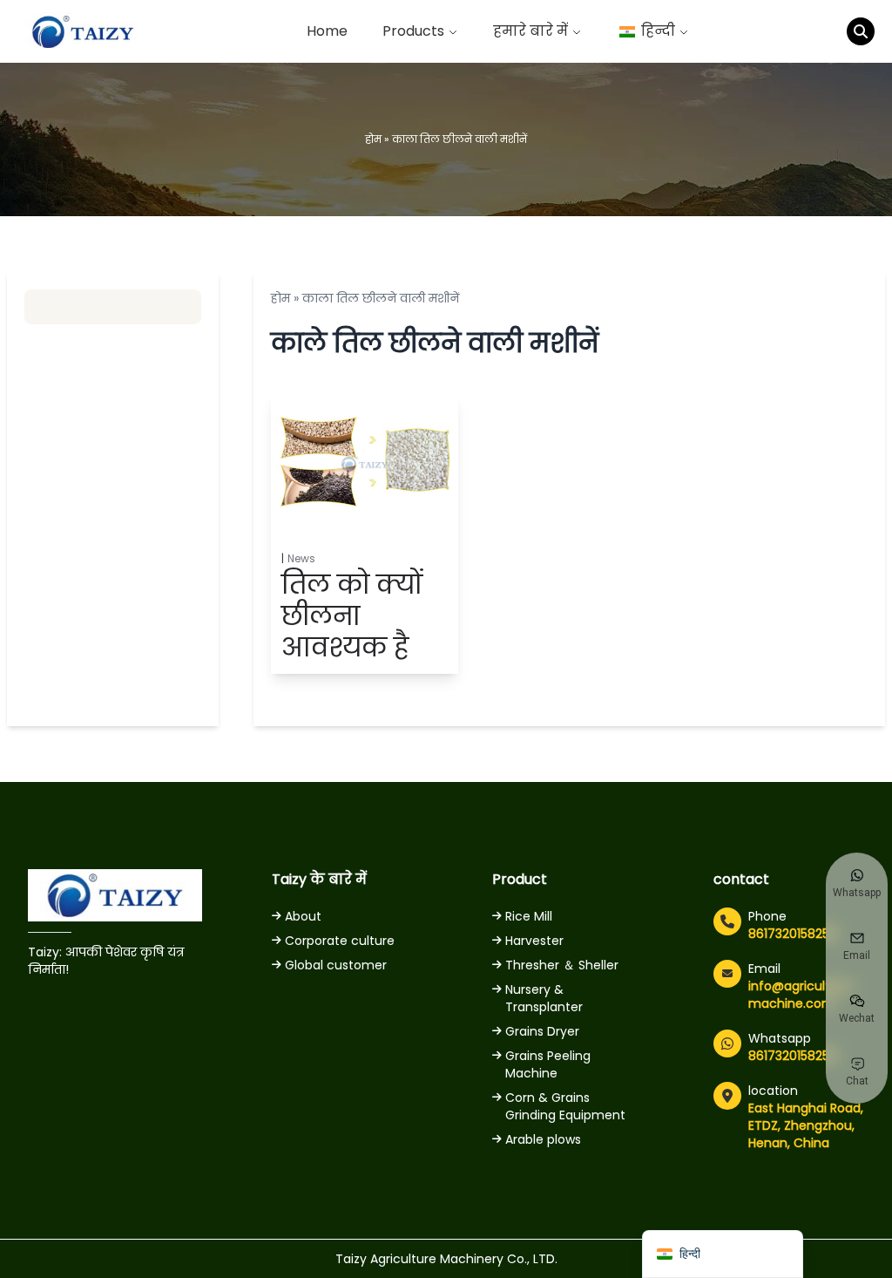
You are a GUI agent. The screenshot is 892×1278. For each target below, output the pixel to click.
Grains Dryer (542, 1031)
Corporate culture (340, 940)
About (303, 916)
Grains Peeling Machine (548, 1064)
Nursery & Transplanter (544, 998)
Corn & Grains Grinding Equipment (565, 1106)
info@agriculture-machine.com (802, 994)
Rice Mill (528, 916)
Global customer (336, 965)
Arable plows (543, 1139)
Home (327, 31)
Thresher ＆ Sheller (561, 965)
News (301, 559)
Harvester (534, 940)
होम (373, 139)
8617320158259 (792, 933)
